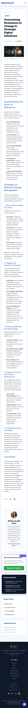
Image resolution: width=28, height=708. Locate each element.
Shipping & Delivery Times (10, 629)
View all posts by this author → (14, 544)
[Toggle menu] (25, 2)
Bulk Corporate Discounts (10, 632)
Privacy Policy (14, 670)
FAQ (14, 665)
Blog (9, 12)
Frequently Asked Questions (10, 627)
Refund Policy (14, 673)
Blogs (14, 668)
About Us (14, 663)
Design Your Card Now (14, 568)
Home (5, 12)
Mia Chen (19, 41)
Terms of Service (14, 676)
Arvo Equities (22, 650)
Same (7, 3)
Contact (14, 678)
